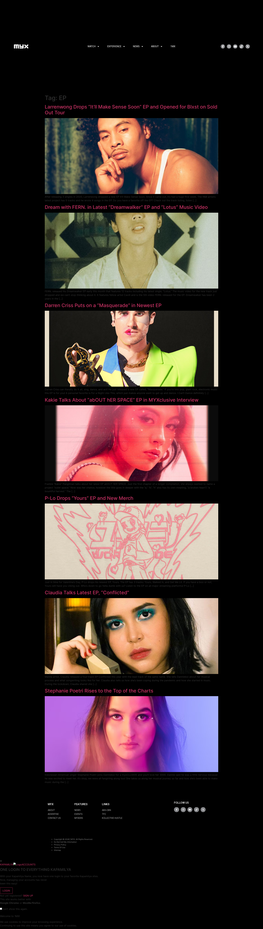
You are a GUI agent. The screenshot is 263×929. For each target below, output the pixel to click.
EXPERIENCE (114, 46)
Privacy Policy (60, 845)
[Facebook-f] (223, 46)
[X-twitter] (247, 46)
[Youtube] (235, 46)
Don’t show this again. (14, 909)
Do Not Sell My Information (65, 842)
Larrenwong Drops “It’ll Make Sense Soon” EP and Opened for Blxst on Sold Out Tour (131, 110)
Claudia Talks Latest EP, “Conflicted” (87, 593)
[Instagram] (229, 46)
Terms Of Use (59, 847)
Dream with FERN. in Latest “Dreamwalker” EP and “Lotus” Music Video (126, 207)
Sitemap (57, 850)
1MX (172, 46)
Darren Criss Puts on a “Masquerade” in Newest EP (103, 305)
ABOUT (155, 46)
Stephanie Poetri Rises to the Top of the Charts (99, 691)
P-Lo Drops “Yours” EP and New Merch (89, 498)
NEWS (136, 46)
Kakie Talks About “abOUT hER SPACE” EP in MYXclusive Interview (121, 400)
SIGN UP (28, 895)
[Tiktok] (241, 46)
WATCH (92, 46)
